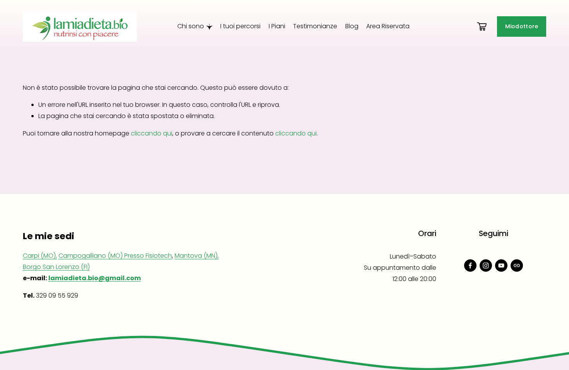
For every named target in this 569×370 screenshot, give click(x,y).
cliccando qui (151, 133)
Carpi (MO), (40, 255)
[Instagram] (486, 265)
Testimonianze (315, 26)
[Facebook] (470, 265)
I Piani (277, 26)
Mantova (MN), (197, 255)
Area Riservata (388, 26)
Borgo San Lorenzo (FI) (56, 266)
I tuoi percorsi (240, 26)
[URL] (517, 265)
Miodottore (521, 26)
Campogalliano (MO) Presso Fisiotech (115, 255)
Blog (351, 26)
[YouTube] (501, 265)
